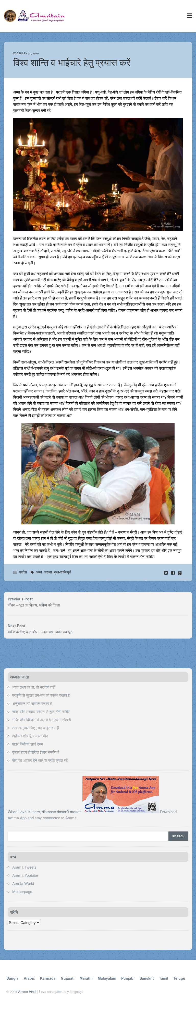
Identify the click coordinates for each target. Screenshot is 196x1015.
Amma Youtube (25, 875)
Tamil (163, 978)
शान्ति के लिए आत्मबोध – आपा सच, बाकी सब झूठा (40, 631)
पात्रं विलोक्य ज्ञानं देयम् (27, 744)
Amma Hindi (27, 991)
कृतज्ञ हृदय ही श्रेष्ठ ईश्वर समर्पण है (35, 752)
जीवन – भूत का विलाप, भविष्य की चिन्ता (34, 605)
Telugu (179, 978)
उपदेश (23, 571)
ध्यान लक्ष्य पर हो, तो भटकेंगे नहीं (33, 687)
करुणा (48, 571)
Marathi (86, 978)
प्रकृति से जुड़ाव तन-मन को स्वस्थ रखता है (41, 695)
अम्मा (39, 571)
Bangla (12, 978)
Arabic (29, 978)
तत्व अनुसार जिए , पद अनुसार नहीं (35, 727)
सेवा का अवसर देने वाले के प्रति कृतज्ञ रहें (40, 760)
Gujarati (68, 978)
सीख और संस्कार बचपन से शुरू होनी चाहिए (41, 711)
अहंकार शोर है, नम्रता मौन (30, 735)
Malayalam (107, 978)
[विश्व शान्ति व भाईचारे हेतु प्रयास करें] (173, 572)
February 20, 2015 (26, 53)
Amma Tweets (24, 867)
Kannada (48, 978)
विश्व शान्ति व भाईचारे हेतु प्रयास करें (71, 62)
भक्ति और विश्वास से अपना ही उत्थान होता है (41, 719)
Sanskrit (147, 978)
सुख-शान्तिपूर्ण (62, 571)
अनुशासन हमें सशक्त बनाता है (32, 703)
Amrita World (23, 883)
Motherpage (22, 891)
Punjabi (127, 978)
